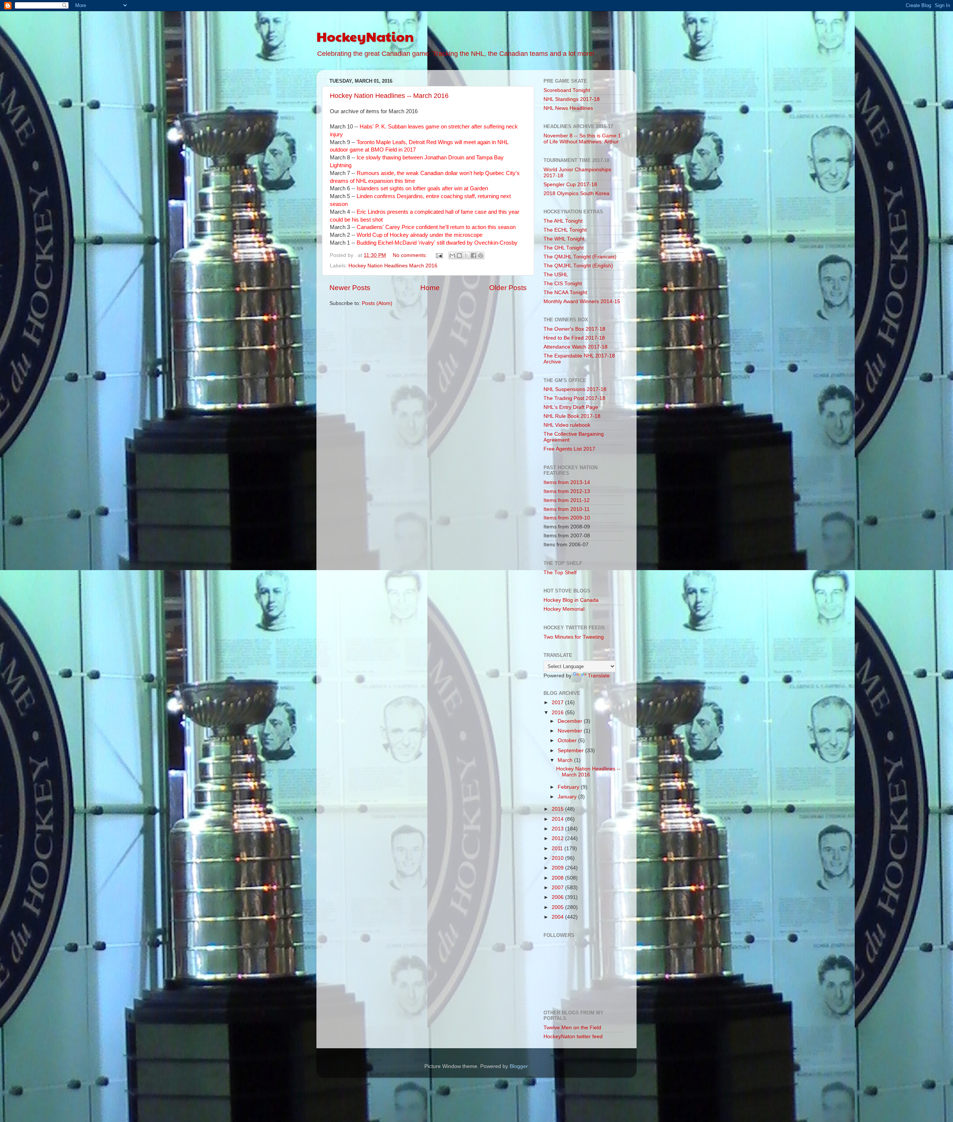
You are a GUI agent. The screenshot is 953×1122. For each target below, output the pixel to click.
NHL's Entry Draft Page (571, 407)
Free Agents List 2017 (569, 449)
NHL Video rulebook (567, 425)
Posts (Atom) (377, 303)
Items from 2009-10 (567, 518)
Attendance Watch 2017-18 (576, 347)
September (571, 750)
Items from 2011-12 (567, 500)
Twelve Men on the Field (572, 1027)
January (568, 797)
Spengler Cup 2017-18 (570, 184)
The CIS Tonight (563, 283)
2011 (558, 848)
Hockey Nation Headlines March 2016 (392, 265)
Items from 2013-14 (567, 482)
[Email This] (452, 255)
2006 (558, 897)
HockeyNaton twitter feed (573, 1036)
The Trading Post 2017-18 (574, 398)
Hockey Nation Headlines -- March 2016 (389, 95)
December (571, 721)
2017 (558, 702)
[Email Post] (438, 255)
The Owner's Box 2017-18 (574, 329)
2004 (558, 917)
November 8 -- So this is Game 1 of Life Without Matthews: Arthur (582, 138)
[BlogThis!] (459, 255)
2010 (558, 858)
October (568, 740)
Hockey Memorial (564, 609)
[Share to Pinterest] (480, 255)
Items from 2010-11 (567, 509)
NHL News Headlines (568, 108)
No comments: (410, 255)
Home (430, 288)
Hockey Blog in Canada (571, 600)
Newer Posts (349, 288)
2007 (558, 887)
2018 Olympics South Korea (576, 193)
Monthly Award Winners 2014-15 (582, 301)
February (569, 787)
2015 (558, 809)
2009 (558, 868)
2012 (558, 838)
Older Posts (508, 288)
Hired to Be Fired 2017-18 (574, 338)
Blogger (519, 1066)
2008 (558, 878)
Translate (599, 675)
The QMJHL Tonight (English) (578, 265)
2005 (558, 907)
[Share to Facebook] (473, 255)
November (571, 731)
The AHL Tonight (563, 221)
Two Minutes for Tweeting (574, 637)
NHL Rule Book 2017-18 (572, 416)
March (566, 760)
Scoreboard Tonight (567, 90)
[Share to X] (466, 255)
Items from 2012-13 (567, 491)
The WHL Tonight (564, 239)
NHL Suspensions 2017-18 (575, 389)
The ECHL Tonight (565, 230)
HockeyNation (365, 36)
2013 (558, 829)
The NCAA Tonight (565, 292)
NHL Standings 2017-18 (572, 99)
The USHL (556, 274)
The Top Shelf (560, 572)
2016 (558, 712)
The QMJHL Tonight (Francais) (580, 257)
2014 (558, 819)
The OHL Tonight (564, 248)
